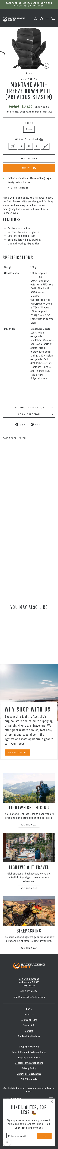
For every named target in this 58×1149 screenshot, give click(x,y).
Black (29, 129)
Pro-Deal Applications (29, 1036)
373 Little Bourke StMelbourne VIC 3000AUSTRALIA (29, 982)
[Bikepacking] (29, 911)
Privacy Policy (29, 1068)
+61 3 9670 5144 (29, 991)
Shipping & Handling (29, 1046)
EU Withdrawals (29, 1079)
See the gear (29, 825)
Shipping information (29, 407)
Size (27, 139)
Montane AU (29, 78)
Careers (29, 1030)
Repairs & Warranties (29, 1057)
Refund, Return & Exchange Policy (29, 1052)
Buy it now (29, 168)
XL (45, 146)
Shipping (24, 111)
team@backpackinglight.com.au (29, 997)
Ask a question (29, 414)
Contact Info (29, 1025)
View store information (18, 187)
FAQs (29, 1009)
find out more (17, 752)
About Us (29, 1014)
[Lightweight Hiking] (29, 788)
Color (29, 123)
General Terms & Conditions (29, 1062)
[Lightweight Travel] (29, 847)
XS (12, 146)
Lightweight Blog (29, 1020)
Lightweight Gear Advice (29, 1073)
